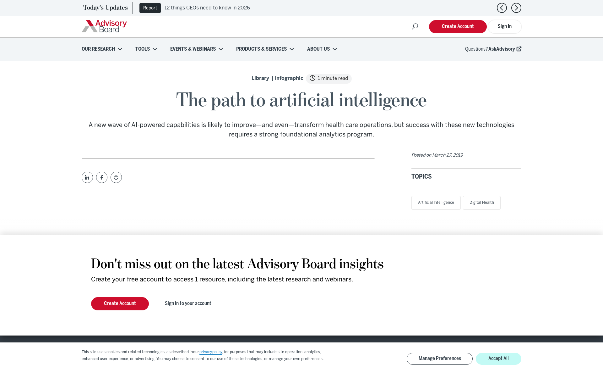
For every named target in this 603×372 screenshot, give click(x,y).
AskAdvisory (501, 49)
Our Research (98, 49)
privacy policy (210, 352)
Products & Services (261, 49)
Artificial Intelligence (436, 202)
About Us (318, 49)
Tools (142, 49)
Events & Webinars (193, 49)
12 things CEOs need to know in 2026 (207, 8)
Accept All (498, 358)
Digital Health (482, 202)
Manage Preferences (440, 358)
